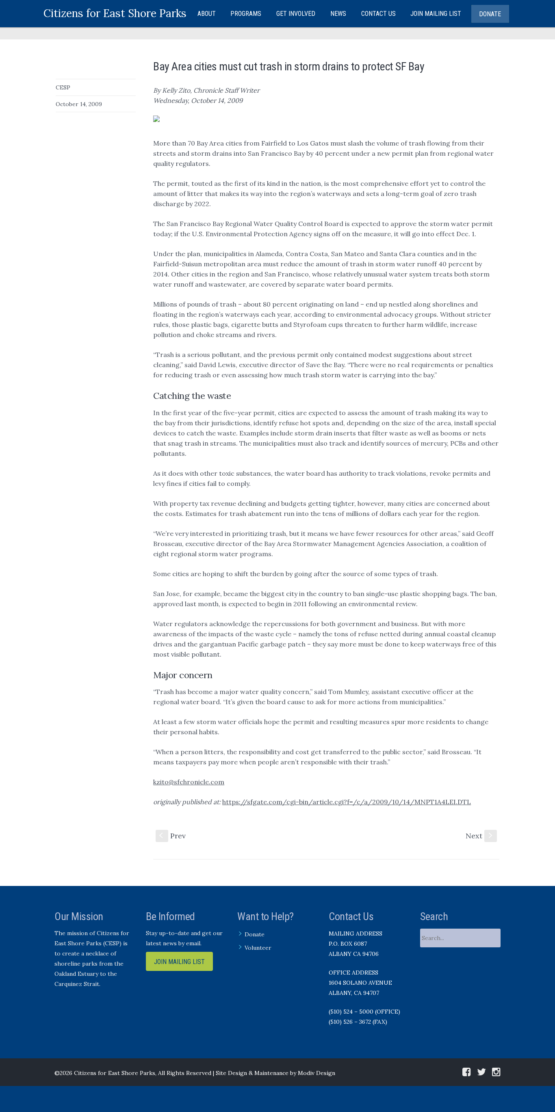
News (338, 13)
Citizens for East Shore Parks (114, 13)
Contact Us (378, 13)
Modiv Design (316, 1073)
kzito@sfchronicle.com (188, 782)
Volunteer (258, 947)
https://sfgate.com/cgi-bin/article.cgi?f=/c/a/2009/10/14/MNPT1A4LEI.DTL (346, 802)
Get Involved (295, 13)
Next (480, 835)
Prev (172, 835)
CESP (63, 87)
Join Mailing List (435, 13)
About (206, 13)
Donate (490, 14)
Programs (245, 13)
